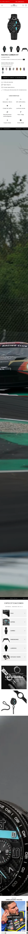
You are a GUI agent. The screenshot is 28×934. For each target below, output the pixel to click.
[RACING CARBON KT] (4, 49)
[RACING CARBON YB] (20, 69)
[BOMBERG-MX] (14, 5)
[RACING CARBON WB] (13, 69)
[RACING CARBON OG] (16, 69)
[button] (23, 5)
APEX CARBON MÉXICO (20, 1)
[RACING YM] (2, 72)
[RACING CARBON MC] (9, 69)
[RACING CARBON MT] (6, 69)
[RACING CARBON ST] (24, 69)
